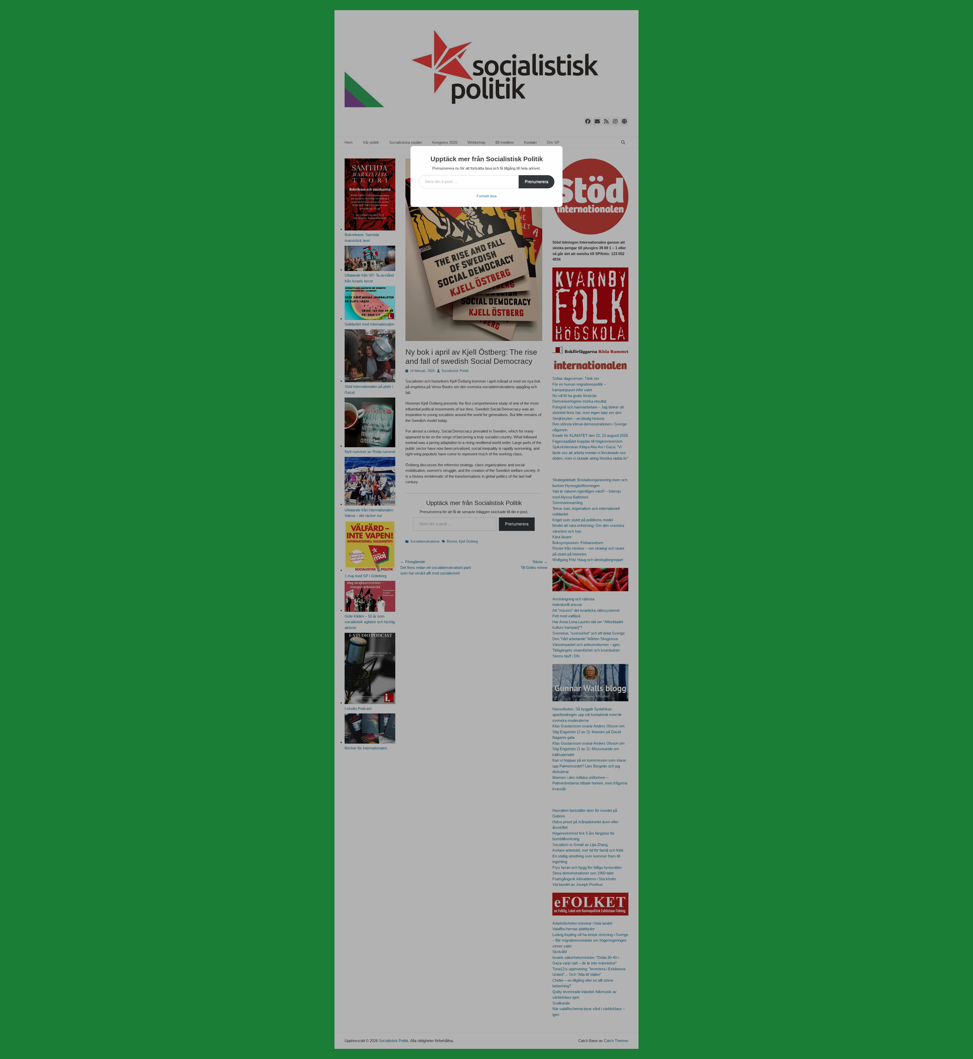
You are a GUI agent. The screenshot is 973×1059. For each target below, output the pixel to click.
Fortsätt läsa (487, 196)
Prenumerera (536, 182)
